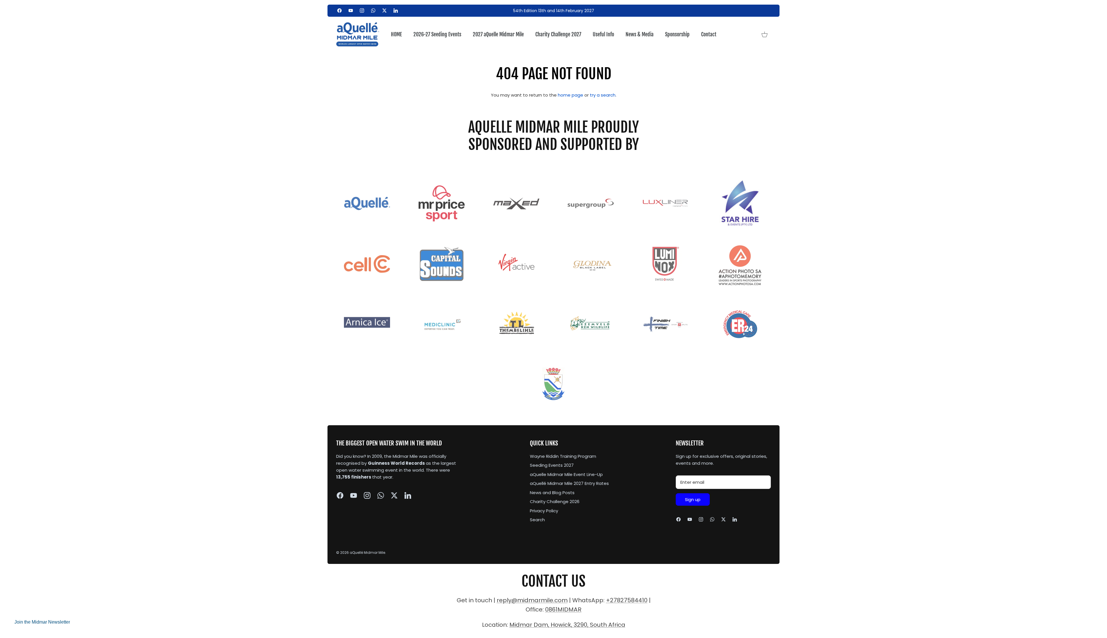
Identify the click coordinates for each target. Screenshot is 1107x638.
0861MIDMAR (563, 609)
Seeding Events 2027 (552, 465)
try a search (602, 95)
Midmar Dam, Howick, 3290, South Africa (567, 625)
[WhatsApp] (373, 10)
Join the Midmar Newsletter (42, 622)
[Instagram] (362, 10)
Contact (708, 34)
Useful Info (603, 34)
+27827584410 (626, 600)
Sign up (693, 499)
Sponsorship (677, 34)
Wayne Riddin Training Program (563, 456)
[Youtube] (350, 10)
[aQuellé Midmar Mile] (357, 34)
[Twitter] (384, 10)
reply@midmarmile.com (532, 600)
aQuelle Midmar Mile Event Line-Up (566, 474)
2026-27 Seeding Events (437, 34)
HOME (396, 34)
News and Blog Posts (552, 493)
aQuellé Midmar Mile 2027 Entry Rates (569, 483)
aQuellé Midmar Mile (367, 552)
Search (537, 520)
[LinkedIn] (395, 10)
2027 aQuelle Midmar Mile (498, 34)
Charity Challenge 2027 (558, 34)
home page (570, 95)
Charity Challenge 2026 (554, 501)
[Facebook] (339, 10)
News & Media (640, 34)
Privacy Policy (544, 511)
